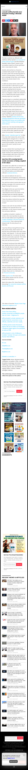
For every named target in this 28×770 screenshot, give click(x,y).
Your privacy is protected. (8, 395)
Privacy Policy (11, 758)
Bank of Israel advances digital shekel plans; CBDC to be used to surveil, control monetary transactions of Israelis (16, 606)
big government (19, 359)
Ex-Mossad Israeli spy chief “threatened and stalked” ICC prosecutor (14, 665)
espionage (11, 363)
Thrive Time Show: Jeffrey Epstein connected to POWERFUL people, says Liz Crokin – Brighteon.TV (13, 313)
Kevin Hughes (12, 17)
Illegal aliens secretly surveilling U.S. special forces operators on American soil (16, 688)
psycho (9, 366)
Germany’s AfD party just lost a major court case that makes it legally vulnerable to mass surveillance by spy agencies (16, 704)
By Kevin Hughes (16, 591)
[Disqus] (14, 475)
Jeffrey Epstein (16, 365)
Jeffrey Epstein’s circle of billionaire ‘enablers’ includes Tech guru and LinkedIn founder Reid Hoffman (14, 334)
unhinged (4, 370)
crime (16, 361)
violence (10, 370)
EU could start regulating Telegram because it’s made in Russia (15, 643)
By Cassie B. (15, 676)
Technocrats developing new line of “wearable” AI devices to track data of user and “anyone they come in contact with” (16, 695)
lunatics (23, 365)
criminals (21, 361)
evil (16, 363)
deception (5, 363)
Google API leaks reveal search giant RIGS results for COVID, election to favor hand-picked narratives (16, 621)
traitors (8, 368)
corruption (11, 361)
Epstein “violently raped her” (13, 135)
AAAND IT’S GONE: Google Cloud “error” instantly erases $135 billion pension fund (15, 649)
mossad (4, 366)
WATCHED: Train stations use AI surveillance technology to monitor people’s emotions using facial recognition (15, 582)
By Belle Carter (15, 609)
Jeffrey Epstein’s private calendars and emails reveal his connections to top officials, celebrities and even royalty (13, 320)
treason (13, 368)
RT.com (4, 342)
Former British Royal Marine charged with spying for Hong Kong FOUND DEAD (16, 637)
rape (13, 366)
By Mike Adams (16, 660)
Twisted (18, 368)
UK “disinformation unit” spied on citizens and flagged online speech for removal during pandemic (16, 712)
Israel (9, 365)
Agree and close (13, 761)
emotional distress (12, 173)
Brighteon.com (13, 305)
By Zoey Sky (15, 601)
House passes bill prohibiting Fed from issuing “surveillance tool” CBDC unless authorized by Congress (16, 681)
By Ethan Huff (15, 585)
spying (4, 368)
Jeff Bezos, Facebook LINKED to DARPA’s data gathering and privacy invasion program (15, 719)
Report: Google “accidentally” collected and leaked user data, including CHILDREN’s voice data (15, 614)
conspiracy (5, 361)
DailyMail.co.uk (6, 345)
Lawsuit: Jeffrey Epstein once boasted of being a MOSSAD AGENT (16, 589)
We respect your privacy (19, 746)
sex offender (18, 366)
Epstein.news (9, 275)
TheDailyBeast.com (7, 348)
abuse (12, 359)
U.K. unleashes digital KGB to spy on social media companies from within (16, 725)
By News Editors (16, 632)
